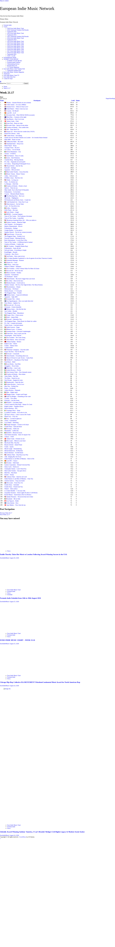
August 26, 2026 (14, 665)
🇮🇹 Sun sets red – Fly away (12, 305)
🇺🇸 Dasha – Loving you (11, 180)
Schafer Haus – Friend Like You (13, 487)
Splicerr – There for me (11, 188)
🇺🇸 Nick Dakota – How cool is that (14, 339)
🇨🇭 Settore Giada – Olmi (11, 121)
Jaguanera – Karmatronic (11, 274)
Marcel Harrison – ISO (10, 408)
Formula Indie (8, 25)
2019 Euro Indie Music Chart (15, 48)
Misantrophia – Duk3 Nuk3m (12, 335)
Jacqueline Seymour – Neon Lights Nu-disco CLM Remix (21, 492)
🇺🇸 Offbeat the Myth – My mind (13, 141)
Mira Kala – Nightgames (11, 198)
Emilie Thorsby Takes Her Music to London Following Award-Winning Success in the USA (33, 662)
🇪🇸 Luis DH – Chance (10, 461)
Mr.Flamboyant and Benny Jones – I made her (17, 200)
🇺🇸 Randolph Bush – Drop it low (13, 143)
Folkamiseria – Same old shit (12, 248)
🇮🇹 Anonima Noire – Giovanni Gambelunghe (17, 331)
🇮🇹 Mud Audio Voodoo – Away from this (16, 172)
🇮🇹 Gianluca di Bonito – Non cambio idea (16, 127)
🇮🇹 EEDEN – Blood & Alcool (13, 432)
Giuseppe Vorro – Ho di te (11, 147)
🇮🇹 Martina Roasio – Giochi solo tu (14, 283)
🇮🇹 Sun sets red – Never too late (13, 270)
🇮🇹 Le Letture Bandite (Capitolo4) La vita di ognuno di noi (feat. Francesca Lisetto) (28, 258)
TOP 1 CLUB (11, 56)
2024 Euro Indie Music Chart (15, 38)
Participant (37, 100)
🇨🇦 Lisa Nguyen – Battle (11, 501)
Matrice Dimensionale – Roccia (13, 226)
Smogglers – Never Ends (11, 366)
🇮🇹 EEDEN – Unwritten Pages (13, 402)
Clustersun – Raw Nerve (11, 254)
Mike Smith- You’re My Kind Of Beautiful (16, 190)
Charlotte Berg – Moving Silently (13, 160)
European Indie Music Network (27, 8)
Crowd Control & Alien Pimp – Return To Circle (18, 404)
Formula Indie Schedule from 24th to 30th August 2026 (20, 706)
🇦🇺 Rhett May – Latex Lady (12, 368)
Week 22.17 (5, 514)
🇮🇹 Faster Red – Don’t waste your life (15, 333)
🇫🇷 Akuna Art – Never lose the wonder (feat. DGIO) (19, 131)
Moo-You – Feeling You (11, 386)
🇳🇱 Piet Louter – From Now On (13, 483)
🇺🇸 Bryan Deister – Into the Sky (13, 166)
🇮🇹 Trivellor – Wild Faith (11, 463)
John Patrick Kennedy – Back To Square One (17, 434)
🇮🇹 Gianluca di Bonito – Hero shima (14, 374)
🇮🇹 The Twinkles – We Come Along (14, 337)
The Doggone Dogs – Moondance (14, 313)
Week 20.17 (6, 513)
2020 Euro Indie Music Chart (15, 46)
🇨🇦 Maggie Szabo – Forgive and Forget (15, 394)
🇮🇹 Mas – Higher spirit (11, 392)
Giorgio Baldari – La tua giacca (13, 230)
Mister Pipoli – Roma (10, 145)
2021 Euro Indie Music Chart (15, 44)
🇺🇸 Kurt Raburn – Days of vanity (14, 156)
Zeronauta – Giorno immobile (12, 307)
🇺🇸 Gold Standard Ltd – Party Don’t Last (16, 202)
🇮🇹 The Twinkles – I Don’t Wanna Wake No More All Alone (21, 268)
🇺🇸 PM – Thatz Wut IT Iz (11, 129)
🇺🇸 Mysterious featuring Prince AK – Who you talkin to (20, 220)
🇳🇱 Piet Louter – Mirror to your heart (15, 441)
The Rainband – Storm (10, 276)
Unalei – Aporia (8, 447)
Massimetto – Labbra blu (11, 430)
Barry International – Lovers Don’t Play (15, 240)
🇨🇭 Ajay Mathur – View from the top (15, 505)
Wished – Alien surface (11, 489)
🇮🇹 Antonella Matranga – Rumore (14, 260)
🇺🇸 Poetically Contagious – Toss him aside (16, 349)
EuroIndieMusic (4, 665)
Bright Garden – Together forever (13, 406)
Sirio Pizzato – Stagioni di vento (13, 380)
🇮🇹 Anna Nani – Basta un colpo (13, 123)
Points (78, 100)
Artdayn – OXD (9, 436)
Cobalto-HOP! (8, 347)
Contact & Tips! (8, 78)
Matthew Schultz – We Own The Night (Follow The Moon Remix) (23, 285)
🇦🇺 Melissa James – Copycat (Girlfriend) (16, 295)
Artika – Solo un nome (10, 176)
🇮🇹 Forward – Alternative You (13, 319)
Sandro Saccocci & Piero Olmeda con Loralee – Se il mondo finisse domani (25, 137)
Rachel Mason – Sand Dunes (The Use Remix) (17, 494)
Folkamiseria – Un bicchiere (12, 192)
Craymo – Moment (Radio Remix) (14, 194)
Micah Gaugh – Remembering (13, 448)
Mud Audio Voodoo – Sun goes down (15, 471)
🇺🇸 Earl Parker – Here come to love (14, 256)
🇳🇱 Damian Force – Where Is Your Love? (16, 106)
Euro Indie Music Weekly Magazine (14, 72)
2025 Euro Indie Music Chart (15, 33)
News (9, 658)
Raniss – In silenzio (9, 388)
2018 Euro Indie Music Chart (15, 49)
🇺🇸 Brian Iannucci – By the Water (14, 204)
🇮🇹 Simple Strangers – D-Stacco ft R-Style (16, 424)
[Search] (0, 81)
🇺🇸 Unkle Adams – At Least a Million (15, 104)
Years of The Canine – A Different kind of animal (18, 242)
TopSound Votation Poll (14, 70)
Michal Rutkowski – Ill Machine (13, 450)
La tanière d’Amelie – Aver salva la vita (15, 412)
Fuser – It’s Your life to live (12, 206)
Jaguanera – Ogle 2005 (11, 297)
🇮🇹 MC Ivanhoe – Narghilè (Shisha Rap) (16, 246)
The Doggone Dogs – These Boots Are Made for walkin (20, 321)
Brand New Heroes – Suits (12, 133)
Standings (112, 98)
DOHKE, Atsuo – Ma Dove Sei (13, 178)
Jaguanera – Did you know (12, 170)
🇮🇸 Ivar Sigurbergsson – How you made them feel (18, 301)
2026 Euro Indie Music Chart (15, 28)
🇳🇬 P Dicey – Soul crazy (11, 264)
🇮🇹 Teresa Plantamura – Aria (12, 151)
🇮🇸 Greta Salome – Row (11, 503)
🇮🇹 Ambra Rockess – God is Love (14, 384)
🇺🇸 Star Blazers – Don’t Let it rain (14, 119)
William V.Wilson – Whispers (12, 266)
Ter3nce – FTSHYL (10, 153)
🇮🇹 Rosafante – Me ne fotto (12, 499)
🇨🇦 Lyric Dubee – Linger (11, 212)
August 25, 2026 (14, 709)
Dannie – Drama (9, 474)
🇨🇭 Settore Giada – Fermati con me (14, 438)
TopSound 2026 (11, 31)
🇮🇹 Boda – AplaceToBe (11, 317)
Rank (2, 100)
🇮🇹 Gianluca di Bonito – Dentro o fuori (15, 186)
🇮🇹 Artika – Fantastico (10, 208)
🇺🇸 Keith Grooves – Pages (12, 327)
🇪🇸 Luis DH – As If (10, 113)
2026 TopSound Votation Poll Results (18, 30)
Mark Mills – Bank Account (12, 139)
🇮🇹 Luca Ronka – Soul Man (12, 364)
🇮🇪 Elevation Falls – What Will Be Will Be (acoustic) (19, 115)
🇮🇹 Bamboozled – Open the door (13, 382)
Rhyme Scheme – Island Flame (13, 445)
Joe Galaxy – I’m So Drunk (12, 149)
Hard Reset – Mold (9, 362)
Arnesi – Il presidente (10, 420)
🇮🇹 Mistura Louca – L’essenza (13, 329)
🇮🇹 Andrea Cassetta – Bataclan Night (15, 222)
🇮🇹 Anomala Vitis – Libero (12, 299)
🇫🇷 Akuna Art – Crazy (10, 262)
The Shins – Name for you (11, 378)
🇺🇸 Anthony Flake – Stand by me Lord (15, 477)
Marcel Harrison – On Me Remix (13, 452)
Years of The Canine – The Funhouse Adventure (18, 216)
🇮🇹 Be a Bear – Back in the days (13, 281)
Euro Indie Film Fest (9, 77)
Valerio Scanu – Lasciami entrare (13, 325)
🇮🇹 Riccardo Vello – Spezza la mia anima (16, 125)
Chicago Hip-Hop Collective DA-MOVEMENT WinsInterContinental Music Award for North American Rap (40, 897)
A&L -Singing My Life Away (12, 456)
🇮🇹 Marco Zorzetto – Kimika (12, 272)
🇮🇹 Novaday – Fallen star (11, 428)
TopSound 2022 (11, 54)
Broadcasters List (12, 65)
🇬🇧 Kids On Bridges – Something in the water (17, 396)
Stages (107, 98)
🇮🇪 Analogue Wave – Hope (12, 410)
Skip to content (4, 1)
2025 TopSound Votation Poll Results (18, 36)
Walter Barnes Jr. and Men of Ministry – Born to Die (19, 458)
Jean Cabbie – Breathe (10, 311)
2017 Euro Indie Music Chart (15, 51)
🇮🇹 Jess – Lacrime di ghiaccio (12, 418)
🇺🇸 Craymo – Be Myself (11, 111)
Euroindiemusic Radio (10, 57)
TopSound (7, 73)
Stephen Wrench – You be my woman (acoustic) (18, 232)
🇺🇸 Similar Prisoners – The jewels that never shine (18, 497)
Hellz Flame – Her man (11, 210)
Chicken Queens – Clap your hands (14, 481)
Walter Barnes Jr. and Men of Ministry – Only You (18, 479)
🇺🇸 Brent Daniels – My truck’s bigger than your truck (19, 278)
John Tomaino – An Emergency (13, 224)
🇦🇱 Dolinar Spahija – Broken (12, 341)
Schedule (9, 702)
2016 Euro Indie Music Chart (15, 52)
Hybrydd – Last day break (11, 400)
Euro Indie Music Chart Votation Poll (14, 69)
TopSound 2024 (11, 39)
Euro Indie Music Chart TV (11, 75)
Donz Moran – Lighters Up (12, 303)
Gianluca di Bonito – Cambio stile (14, 244)
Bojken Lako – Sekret (10, 343)
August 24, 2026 (14, 901)
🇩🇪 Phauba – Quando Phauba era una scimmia (17, 102)
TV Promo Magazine (13, 67)
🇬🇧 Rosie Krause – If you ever (13, 234)
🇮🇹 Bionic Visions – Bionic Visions (14, 174)
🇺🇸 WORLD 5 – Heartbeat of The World (16, 360)
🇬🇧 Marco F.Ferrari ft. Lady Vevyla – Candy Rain (18, 358)
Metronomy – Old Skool (11, 289)
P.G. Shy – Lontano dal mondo (13, 323)
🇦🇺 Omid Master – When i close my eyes (16, 109)
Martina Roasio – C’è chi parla (13, 291)
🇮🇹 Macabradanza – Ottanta (12, 287)
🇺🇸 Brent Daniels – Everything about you (16, 356)
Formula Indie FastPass (13, 62)
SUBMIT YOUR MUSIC (11, 59)
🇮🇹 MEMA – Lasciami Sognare (13, 214)
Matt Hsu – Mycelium (10, 473)
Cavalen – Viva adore (10, 398)
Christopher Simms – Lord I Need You (15, 469)
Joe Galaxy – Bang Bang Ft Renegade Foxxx (17, 164)
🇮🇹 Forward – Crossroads (11, 353)
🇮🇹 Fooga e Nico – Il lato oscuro (13, 315)
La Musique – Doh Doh (11, 184)
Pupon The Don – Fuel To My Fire (14, 351)
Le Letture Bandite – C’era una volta (14, 490)
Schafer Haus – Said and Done (13, 426)
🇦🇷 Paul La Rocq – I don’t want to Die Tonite (17, 414)
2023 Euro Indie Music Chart (15, 41)
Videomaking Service (13, 64)
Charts (5, 27)
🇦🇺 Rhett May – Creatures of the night (15, 117)
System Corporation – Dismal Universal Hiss (17, 465)
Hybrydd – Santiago (10, 168)
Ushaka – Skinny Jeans (11, 345)
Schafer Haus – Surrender (11, 485)
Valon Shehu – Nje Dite (11, 376)
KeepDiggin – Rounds (10, 252)
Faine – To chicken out (10, 182)
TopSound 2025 (11, 35)
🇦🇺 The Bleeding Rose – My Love (14, 196)
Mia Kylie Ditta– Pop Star (11, 443)
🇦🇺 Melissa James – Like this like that (15, 309)
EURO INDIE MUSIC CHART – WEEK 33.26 (17, 855)
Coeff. (73, 100)
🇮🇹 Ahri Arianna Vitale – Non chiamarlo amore (17, 372)
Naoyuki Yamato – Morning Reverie (14, 238)
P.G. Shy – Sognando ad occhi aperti (14, 162)
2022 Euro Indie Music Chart (15, 43)
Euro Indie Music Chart (14, 697)
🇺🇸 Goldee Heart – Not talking (13, 135)
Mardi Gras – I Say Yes (11, 416)
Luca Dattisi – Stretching (11, 422)
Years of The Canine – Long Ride (14, 218)
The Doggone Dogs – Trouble (13, 293)
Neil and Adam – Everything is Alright (15, 250)
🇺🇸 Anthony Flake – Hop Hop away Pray (16, 455)
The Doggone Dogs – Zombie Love (14, 236)
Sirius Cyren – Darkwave (11, 467)
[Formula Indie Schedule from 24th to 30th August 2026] (17, 694)
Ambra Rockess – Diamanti (12, 390)
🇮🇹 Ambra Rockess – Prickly (12, 370)
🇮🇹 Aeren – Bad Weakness (12, 158)
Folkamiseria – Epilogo (11, 228)
